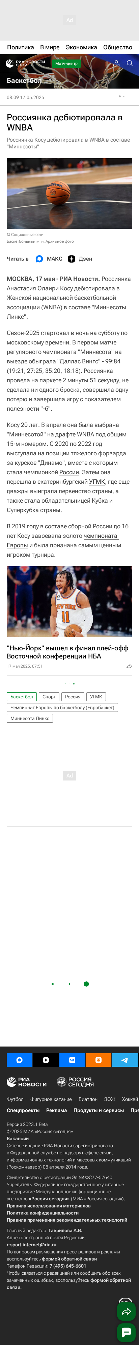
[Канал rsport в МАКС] (19, 1060)
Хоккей (130, 1099)
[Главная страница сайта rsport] (40, 63)
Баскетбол (21, 696)
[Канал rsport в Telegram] (125, 1060)
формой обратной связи (69, 1259)
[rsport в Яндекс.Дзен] (46, 1060)
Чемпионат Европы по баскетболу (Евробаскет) (62, 707)
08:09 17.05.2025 (25, 97)
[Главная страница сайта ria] (7, 63)
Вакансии (18, 1138)
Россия (73, 696)
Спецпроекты (23, 1110)
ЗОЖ (109, 1099)
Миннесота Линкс (29, 718)
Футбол (15, 1099)
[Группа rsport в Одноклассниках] (98, 1060)
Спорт (49, 696)
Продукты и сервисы (99, 1110)
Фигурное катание (51, 1099)
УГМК (97, 481)
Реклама (56, 1110)
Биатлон (88, 1099)
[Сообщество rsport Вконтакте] (72, 1060)
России (69, 472)
